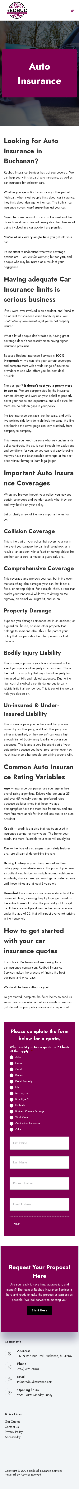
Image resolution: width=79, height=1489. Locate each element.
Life (17, 1087)
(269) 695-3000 (28, 1369)
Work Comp (22, 1117)
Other (18, 1129)
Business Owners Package (29, 1111)
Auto (18, 1057)
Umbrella (20, 1105)
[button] (39, 1310)
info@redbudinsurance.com (34, 1382)
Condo (19, 1069)
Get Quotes (12, 1421)
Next (16, 1223)
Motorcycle (21, 1093)
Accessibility (13, 1437)
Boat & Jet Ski (22, 1099)
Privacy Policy (14, 1432)
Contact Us (12, 1427)
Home (18, 1063)
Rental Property (23, 1081)
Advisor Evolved (31, 1474)
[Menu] (72, 10)
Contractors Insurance (27, 1123)
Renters (19, 1075)
